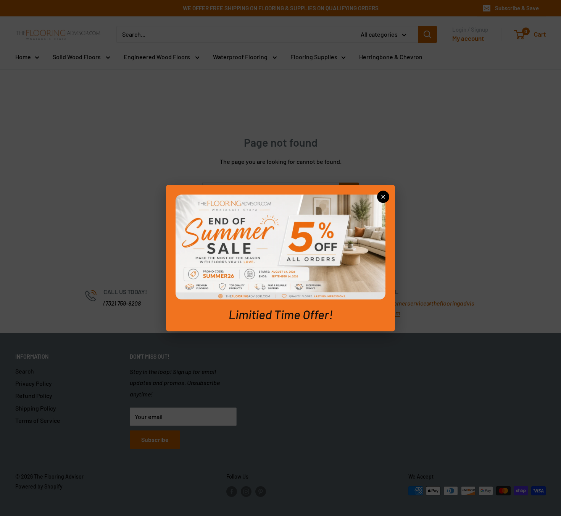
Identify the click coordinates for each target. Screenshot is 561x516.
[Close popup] (383, 197)
